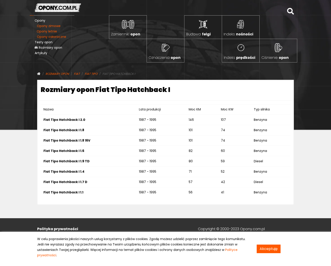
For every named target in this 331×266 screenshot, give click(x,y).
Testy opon (43, 42)
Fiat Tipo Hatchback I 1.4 (63, 171)
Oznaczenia (165, 57)
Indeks (238, 34)
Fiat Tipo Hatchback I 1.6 (63, 151)
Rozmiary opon (50, 47)
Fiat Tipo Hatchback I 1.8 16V (66, 140)
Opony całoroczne (51, 36)
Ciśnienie (275, 57)
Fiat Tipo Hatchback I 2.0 (64, 119)
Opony (40, 20)
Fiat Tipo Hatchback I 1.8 (63, 130)
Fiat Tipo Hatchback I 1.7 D (65, 182)
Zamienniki (125, 34)
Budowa (198, 34)
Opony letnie (47, 31)
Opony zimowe (49, 26)
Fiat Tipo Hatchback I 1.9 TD (66, 161)
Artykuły (41, 53)
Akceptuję (269, 248)
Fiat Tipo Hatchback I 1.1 (63, 192)
